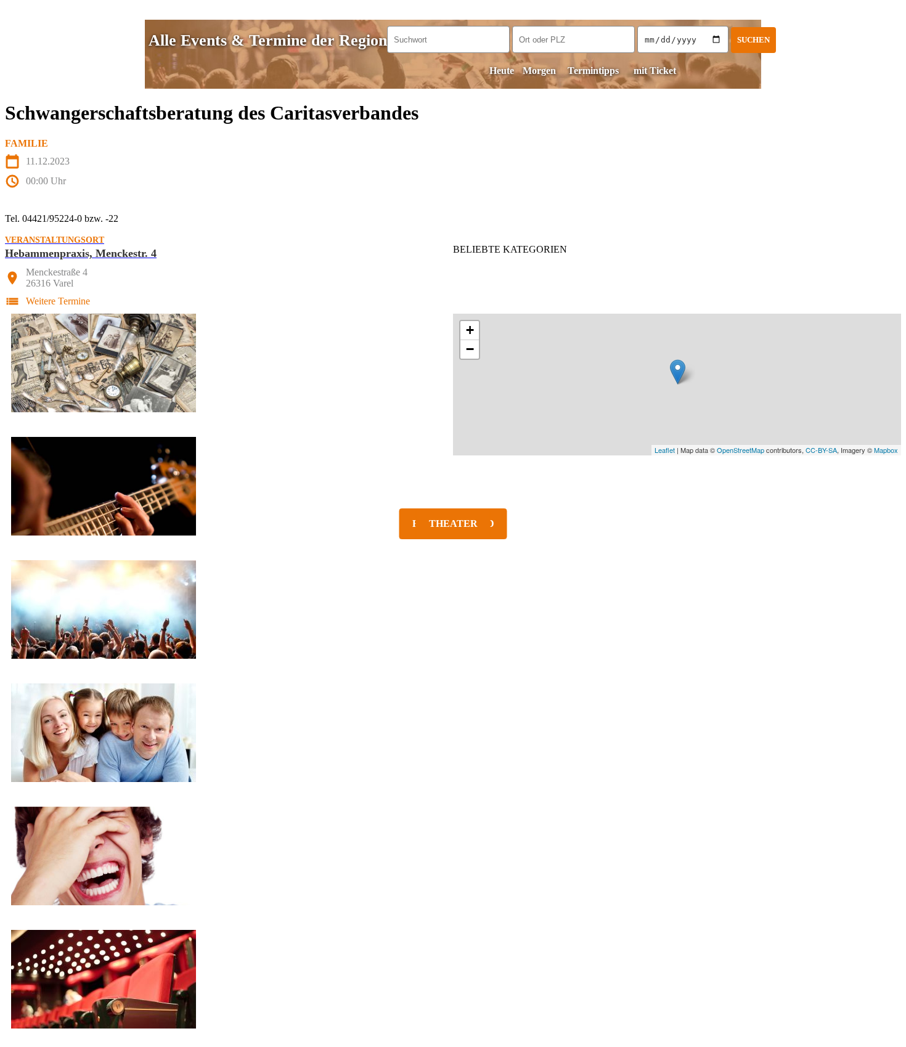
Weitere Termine (58, 301)
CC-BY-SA (821, 450)
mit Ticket (655, 70)
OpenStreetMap (740, 450)
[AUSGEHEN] (453, 609)
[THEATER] (453, 979)
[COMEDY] (453, 856)
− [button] (470, 349)
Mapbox (886, 450)
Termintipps (593, 70)
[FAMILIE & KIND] (453, 732)
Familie (26, 143)
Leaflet (665, 450)
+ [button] (470, 330)
